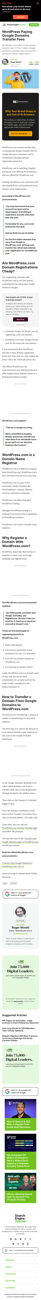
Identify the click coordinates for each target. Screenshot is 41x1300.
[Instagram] (18, 1244)
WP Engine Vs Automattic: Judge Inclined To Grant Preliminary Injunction (20, 1022)
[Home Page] (16, 25)
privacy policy (18, 1001)
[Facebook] (25, 1239)
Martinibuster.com (20, 933)
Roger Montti (16, 62)
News (5, 883)
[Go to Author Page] (5, 62)
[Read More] (20, 1142)
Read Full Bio (20, 921)
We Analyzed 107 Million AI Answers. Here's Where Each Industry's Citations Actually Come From (18, 1161)
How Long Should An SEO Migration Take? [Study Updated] (18, 1029)
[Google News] (11, 1239)
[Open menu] (4, 24)
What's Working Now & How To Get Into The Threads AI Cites (19, 1197)
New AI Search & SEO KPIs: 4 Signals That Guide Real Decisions (18, 1124)
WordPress (13, 883)
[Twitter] (30, 1239)
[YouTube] (20, 1239)
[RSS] (28, 1244)
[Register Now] (20, 1108)
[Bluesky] (13, 1244)
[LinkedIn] (16, 1239)
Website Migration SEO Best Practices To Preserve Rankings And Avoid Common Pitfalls (20, 1038)
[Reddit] (23, 1244)
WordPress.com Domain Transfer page (19, 828)
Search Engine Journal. (23, 1294)
